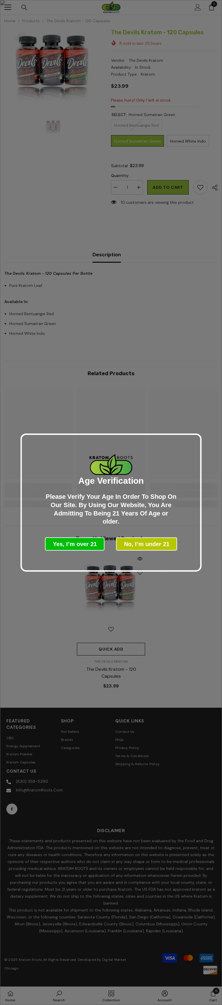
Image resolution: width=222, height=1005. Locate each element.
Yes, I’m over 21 (75, 544)
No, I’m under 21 (146, 544)
